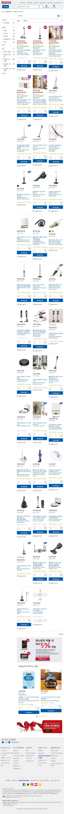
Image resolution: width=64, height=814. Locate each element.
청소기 (22, 11)
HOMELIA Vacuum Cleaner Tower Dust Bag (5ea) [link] (24, 103)
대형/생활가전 (9, 11)
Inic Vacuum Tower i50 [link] (38, 426)
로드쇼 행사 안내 (42, 763)
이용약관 (14, 780)
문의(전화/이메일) (30, 753)
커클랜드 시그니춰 (5, 757)
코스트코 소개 (5, 748)
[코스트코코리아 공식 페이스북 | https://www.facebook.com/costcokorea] (24, 785)
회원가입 (15, 750)
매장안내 (40, 750)
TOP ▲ (61, 634)
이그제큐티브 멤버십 (18, 755)
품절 (40, 620)
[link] (24, 39)
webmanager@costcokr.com (22, 793)
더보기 (4, 45)
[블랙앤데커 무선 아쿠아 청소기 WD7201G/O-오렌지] (53, 231)
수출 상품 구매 (29, 761)
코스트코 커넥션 (5, 763)
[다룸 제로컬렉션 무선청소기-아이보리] (34, 371)
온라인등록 (16, 758)
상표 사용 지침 (54, 780)
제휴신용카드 (16, 766)
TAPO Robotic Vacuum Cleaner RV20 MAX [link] (23, 380)
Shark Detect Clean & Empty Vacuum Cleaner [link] (23, 53)
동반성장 (53, 761)
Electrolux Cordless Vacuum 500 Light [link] (38, 612)
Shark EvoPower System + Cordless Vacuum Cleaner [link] (55, 100)
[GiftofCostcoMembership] (39, 732)
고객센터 (29, 748)
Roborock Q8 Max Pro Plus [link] (24, 426)
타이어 (40, 765)
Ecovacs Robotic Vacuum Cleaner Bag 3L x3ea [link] (55, 473)
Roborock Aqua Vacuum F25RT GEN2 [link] (55, 195)
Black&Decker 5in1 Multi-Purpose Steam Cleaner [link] (23, 475)
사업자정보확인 (54, 793)
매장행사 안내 (42, 760)
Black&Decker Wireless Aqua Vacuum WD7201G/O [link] (56, 243)
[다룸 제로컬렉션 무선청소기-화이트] (37, 371)
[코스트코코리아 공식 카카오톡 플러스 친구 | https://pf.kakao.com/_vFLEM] (28, 785)
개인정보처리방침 (23, 780)
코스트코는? (4, 750)
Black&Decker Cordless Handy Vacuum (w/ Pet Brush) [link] (39, 474)
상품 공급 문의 (54, 750)
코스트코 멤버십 (18, 748)
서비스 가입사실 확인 (8, 805)
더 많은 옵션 (52, 325)
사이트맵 (7, 780)
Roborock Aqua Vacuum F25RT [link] (23, 612)
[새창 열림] (4, 797)
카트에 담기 (24, 66)
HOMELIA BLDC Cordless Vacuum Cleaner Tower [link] (55, 55)
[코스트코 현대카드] (39, 661)
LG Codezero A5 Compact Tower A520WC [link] (24, 333)
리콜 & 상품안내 (30, 755)
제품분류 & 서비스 (5, 760)
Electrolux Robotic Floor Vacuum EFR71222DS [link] (55, 519)
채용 (2, 765)
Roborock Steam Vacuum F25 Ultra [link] (23, 569)
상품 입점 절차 (54, 755)
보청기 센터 (41, 753)
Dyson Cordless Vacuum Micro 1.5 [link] (39, 148)
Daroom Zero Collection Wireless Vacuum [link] (55, 337)
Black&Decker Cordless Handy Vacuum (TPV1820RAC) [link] (39, 334)
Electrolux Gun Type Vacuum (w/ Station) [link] (38, 519)
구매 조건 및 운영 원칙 (56, 753)
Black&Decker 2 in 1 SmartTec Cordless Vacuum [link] (54, 381)
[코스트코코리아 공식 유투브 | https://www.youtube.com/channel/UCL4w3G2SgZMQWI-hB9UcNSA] (36, 785)
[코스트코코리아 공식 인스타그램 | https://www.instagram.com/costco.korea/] (32, 785)
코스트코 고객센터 (9, 739)
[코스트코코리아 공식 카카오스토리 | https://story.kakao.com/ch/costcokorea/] (40, 785)
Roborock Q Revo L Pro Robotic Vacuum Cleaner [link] (23, 240)
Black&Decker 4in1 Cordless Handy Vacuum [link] (23, 198)
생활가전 (16, 11)
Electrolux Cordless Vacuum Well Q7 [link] (38, 53)
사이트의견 (29, 758)
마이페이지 (16, 761)
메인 (2, 11)
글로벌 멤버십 (16, 768)
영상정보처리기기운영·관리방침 (39, 780)
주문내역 (15, 763)
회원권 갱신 (16, 753)
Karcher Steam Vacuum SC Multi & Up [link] (40, 288)
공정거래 (53, 758)
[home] (6, 2)
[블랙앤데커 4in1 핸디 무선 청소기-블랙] (18, 186)
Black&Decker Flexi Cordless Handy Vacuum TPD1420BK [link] (39, 243)
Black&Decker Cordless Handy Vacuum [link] (39, 195)
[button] (40, 6)
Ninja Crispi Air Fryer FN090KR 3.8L (50, 700)
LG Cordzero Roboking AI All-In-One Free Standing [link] (55, 428)
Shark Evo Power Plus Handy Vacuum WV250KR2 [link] (54, 149)
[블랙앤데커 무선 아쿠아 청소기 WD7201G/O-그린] (50, 231)
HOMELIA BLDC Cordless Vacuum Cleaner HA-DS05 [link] (40, 103)
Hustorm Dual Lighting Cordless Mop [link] (23, 150)
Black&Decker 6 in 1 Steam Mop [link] (24, 288)
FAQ (27, 750)
